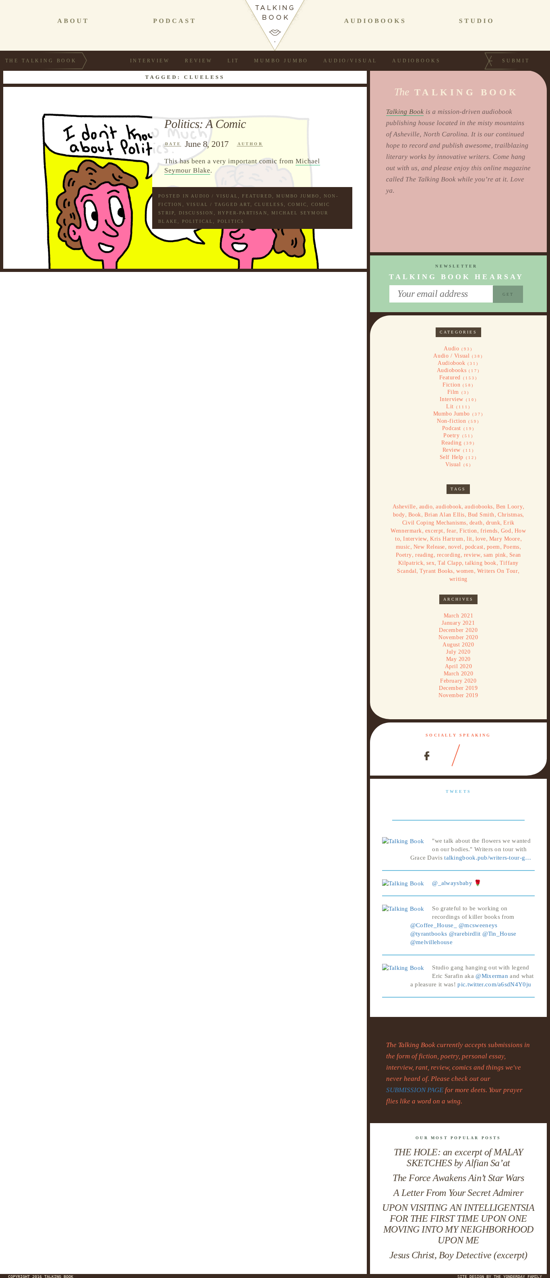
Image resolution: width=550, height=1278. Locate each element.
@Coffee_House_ (433, 925)
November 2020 (458, 637)
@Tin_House (499, 933)
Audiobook (451, 363)
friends (489, 531)
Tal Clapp (450, 563)
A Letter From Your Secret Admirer (458, 1192)
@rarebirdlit (465, 933)
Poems (511, 547)
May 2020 (458, 659)
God (506, 531)
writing (458, 579)
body (399, 515)
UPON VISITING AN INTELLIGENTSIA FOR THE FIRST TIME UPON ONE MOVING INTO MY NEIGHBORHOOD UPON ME (458, 1223)
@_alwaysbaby (452, 883)
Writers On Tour (497, 571)
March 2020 (458, 674)
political (197, 221)
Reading (451, 443)
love (481, 539)
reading (424, 555)
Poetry (451, 435)
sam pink (495, 555)
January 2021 (458, 623)
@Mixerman (492, 976)
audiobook (448, 507)
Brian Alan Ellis (444, 515)
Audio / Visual (214, 195)
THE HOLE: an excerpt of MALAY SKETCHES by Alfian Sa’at (458, 1157)
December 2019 (458, 688)
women (465, 571)
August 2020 (458, 645)
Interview (150, 61)
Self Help (451, 457)
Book (414, 515)
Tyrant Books (436, 571)
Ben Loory (509, 507)
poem (493, 547)
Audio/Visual (350, 61)
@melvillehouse (431, 942)
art (245, 204)
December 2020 (458, 630)
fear (451, 531)
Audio (451, 349)
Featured (257, 195)
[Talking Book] (403, 841)
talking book (480, 563)
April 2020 (458, 666)
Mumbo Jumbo (281, 61)
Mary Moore (504, 539)
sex (430, 563)
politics (230, 221)
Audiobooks (416, 61)
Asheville (404, 507)
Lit (233, 61)
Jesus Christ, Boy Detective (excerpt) (458, 1255)
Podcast (451, 428)
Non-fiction (451, 421)
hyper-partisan (242, 212)
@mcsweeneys (478, 925)
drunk (493, 523)
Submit (516, 61)
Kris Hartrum (446, 539)
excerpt (434, 531)
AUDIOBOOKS (375, 21)
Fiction (451, 385)
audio (426, 507)
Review (199, 61)
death (476, 523)
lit (469, 539)
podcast (474, 547)
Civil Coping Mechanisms (434, 523)
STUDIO (476, 21)
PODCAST (174, 21)
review (472, 555)
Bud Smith (481, 515)
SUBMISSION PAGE (414, 1090)
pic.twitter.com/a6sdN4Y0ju (494, 984)
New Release (429, 547)
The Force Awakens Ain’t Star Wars (458, 1178)
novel (455, 547)
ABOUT (73, 21)
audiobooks (479, 507)
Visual (197, 204)
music (403, 547)
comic (297, 204)
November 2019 (458, 695)
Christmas (510, 515)
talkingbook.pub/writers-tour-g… (487, 857)
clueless (269, 204)
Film (453, 392)
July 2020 (458, 652)
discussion (196, 212)
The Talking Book (41, 61)
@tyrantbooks (428, 933)
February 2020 (458, 681)
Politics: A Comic (205, 124)
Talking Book (405, 111)
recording (449, 555)
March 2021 (458, 616)
